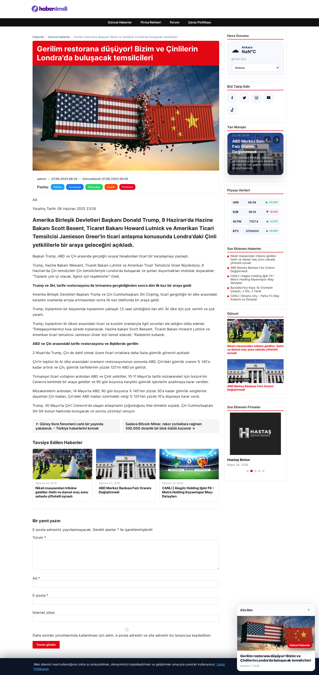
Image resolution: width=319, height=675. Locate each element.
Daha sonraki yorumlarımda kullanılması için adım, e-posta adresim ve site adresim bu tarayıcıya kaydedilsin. (122, 635)
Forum (174, 22)
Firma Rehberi (151, 22)
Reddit (111, 187)
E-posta (40, 595)
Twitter (57, 187)
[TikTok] (232, 110)
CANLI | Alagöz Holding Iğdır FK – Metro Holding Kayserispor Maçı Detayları (252, 279)
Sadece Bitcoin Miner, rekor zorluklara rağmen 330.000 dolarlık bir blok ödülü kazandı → (163, 426)
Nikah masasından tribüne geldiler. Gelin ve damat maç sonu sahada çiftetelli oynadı (253, 259)
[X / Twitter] (244, 98)
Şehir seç (239, 59)
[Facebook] (232, 98)
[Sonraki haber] (276, 139)
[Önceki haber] (267, 139)
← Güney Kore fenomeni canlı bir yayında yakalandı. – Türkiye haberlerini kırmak (69, 426)
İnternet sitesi (44, 612)
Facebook (75, 187)
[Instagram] (256, 98)
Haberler (38, 37)
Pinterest (127, 187)
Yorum (39, 537)
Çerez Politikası (199, 22)
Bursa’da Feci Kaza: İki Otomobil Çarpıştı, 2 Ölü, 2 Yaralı (251, 289)
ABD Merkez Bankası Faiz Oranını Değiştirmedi (252, 269)
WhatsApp (94, 187)
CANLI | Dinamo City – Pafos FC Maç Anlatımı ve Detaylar (254, 297)
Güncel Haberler (120, 22)
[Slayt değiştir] (247, 471)
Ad (36, 578)
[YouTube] (269, 98)
